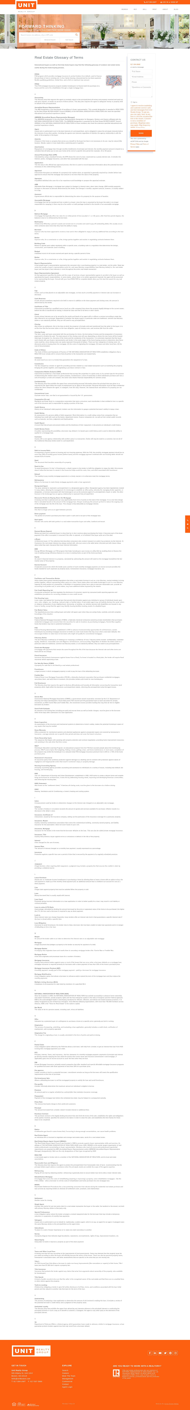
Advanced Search (50, 40)
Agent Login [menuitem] (67, 1387)
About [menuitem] (165, 9)
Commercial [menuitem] (67, 1381)
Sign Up (174, 2)
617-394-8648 (135, 64)
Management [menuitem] (67, 1379)
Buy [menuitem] (135, 9)
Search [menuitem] (125, 9)
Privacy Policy (140, 127)
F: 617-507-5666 (35, 1381)
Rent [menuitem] (155, 9)
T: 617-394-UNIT (18, 1381)
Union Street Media (171, 1404)
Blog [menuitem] (176, 9)
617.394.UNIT (151, 2)
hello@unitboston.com (20, 1379)
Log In (165, 2)
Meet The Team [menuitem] (68, 1376)
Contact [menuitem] (65, 1384)
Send (141, 133)
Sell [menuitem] (145, 9)
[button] (76, 35)
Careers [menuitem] (65, 1373)
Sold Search (69, 40)
